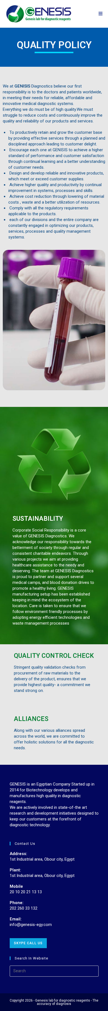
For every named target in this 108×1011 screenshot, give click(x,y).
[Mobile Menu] (101, 13)
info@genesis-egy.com (31, 924)
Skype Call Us (28, 943)
